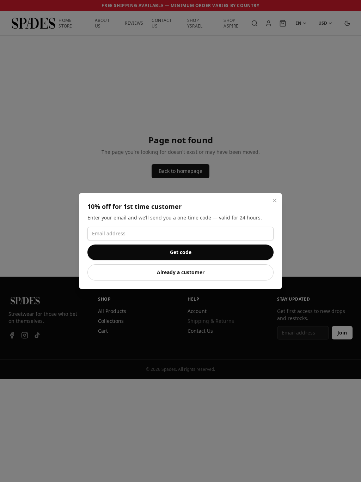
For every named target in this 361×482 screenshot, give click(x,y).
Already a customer (180, 272)
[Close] (274, 200)
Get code (180, 252)
